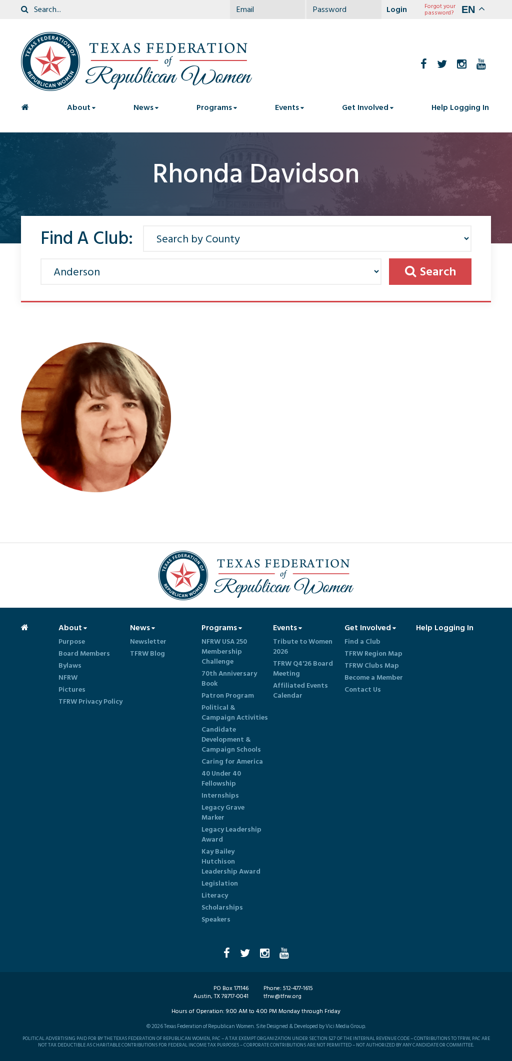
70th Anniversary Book (229, 679)
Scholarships (222, 908)
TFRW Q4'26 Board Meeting (303, 669)
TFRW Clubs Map (371, 666)
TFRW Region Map (373, 654)
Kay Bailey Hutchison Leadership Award (231, 862)
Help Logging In (460, 107)
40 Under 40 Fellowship (221, 779)
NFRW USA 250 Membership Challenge (224, 652)
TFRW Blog (147, 654)
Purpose (71, 642)
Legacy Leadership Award (232, 835)
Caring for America (232, 762)
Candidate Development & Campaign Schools (231, 740)
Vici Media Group (345, 1026)
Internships (220, 796)
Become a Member (373, 678)
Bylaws (70, 666)
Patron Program (228, 696)
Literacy (215, 896)
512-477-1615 (298, 988)
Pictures (72, 690)
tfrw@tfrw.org (283, 996)
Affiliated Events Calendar (300, 691)
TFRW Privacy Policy (90, 702)
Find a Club (362, 642)
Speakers (216, 920)
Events (287, 107)
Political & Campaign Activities (235, 713)
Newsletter (148, 642)
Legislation (220, 884)
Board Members (84, 654)
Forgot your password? (440, 9)
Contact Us (362, 690)
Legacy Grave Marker (223, 813)
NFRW (68, 678)
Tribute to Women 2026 (302, 647)
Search (438, 271)
